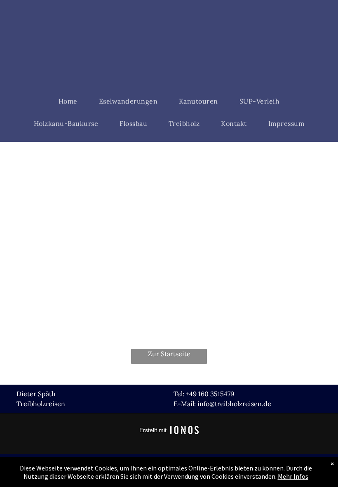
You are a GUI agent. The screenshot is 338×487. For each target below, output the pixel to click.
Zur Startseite (169, 354)
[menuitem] (68, 101)
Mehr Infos (293, 476)
